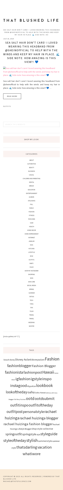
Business (31, 171)
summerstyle (45, 440)
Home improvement (32, 234)
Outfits (7, 106)
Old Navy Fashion (20, 399)
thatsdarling (26, 447)
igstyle (36, 378)
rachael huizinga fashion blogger (28, 424)
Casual (31, 175)
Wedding (31, 322)
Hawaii (48, 372)
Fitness (31, 215)
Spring (31, 289)
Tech (31, 300)
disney (12, 359)
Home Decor (31, 230)
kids (31, 245)
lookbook (44, 385)
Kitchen (31, 249)
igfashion (22, 378)
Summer (32, 293)
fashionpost (32, 372)
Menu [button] (31, 6)
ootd (30, 398)
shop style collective (42, 428)
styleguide (49, 433)
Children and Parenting (31, 179)
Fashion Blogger (44, 366)
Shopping (31, 274)
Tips (31, 308)
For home (31, 219)
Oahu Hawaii (40, 392)
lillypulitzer (31, 386)
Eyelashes (31, 201)
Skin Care (31, 282)
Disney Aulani (23, 359)
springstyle (29, 434)
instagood (18, 385)
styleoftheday (14, 440)
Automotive (31, 164)
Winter (31, 326)
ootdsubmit (45, 398)
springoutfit (14, 434)
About (31, 160)
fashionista (14, 372)
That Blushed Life (31, 21)
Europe (31, 197)
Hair (31, 223)
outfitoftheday (41, 405)
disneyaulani (37, 359)
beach (6, 359)
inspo (47, 378)
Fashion (31, 212)
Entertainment (31, 193)
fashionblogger (19, 365)
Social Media (31, 285)
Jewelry (32, 241)
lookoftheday (16, 392)
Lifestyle (31, 252)
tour (31, 311)
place (31, 267)
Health (31, 227)
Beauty (31, 168)
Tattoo (31, 297)
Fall (31, 204)
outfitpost (15, 411)
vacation (44, 447)
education (31, 190)
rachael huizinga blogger (39, 418)
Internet (31, 238)
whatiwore (32, 453)
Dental (31, 182)
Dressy (31, 186)
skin (31, 278)
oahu (31, 392)
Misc (31, 256)
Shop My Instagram (31, 271)
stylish (32, 440)
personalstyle (33, 411)
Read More (12, 96)
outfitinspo (19, 405)
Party (31, 263)
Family (31, 208)
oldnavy (48, 393)
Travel (31, 315)
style (38, 434)
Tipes (31, 304)
